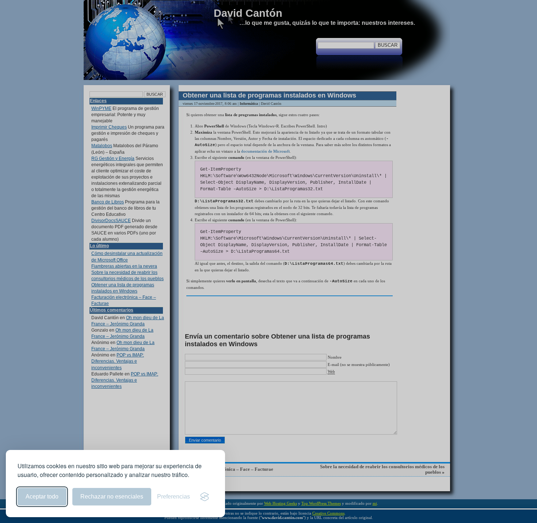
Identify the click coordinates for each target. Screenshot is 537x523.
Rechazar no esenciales (111, 496)
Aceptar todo (42, 496)
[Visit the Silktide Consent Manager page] (204, 496)
